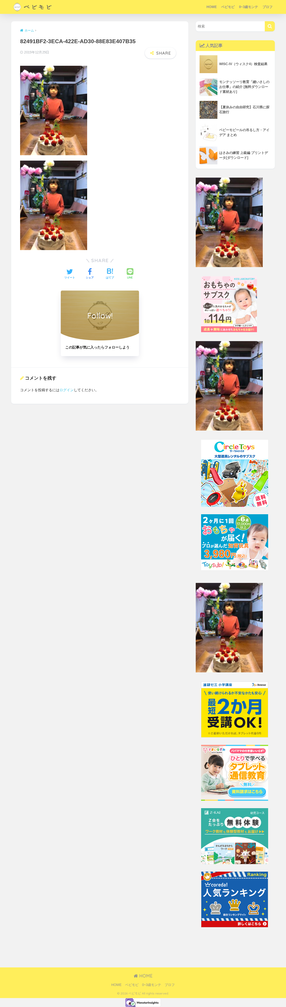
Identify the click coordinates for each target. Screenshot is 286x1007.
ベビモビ (228, 7)
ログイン (66, 390)
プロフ (268, 7)
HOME (211, 7)
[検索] (270, 26)
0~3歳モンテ (248, 7)
